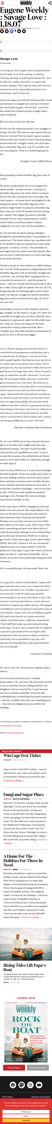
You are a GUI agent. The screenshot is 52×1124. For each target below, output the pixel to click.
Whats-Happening (21, 799)
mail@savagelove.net (16, 732)
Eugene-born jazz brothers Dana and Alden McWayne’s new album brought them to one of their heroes (24, 976)
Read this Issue (38, 1067)
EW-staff (16, 28)
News (15, 869)
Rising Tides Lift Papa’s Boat (25, 967)
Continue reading (14, 780)
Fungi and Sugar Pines (24, 794)
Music (6, 982)
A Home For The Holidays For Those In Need (23, 860)
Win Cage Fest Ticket (22, 755)
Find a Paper (14, 1067)
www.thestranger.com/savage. (10, 725)
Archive (4, 28)
